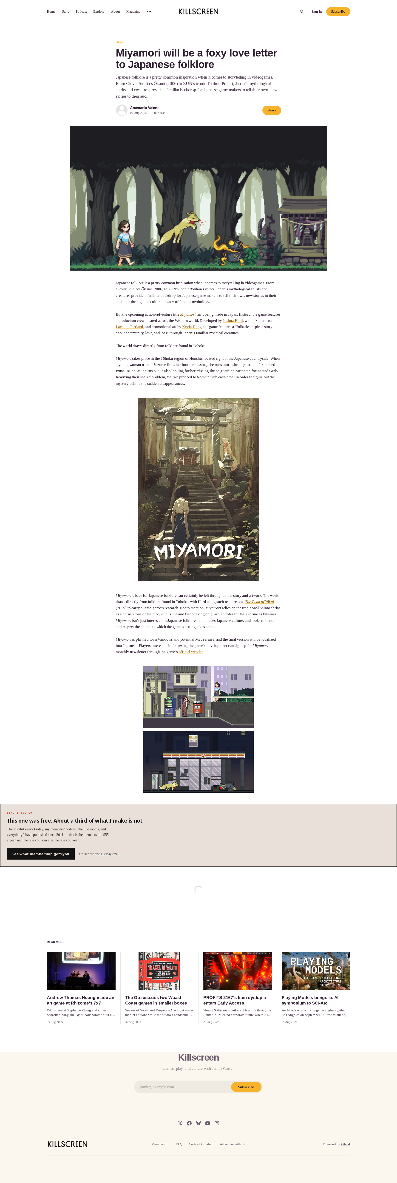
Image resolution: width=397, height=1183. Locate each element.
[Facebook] (189, 1123)
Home (51, 11)
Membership (160, 1144)
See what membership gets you (40, 854)
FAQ (179, 1144)
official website (191, 652)
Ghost (345, 1144)
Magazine (133, 11)
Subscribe (338, 11)
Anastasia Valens (144, 108)
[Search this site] (302, 11)
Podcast (81, 11)
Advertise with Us (233, 1144)
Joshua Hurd (233, 320)
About (115, 11)
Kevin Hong (191, 327)
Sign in (317, 11)
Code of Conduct (201, 1144)
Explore (99, 11)
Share (271, 110)
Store (65, 11)
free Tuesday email (107, 854)
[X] (180, 1123)
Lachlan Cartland (129, 327)
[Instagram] (217, 1123)
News (120, 41)
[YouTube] (207, 1123)
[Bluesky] (198, 1123)
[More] (149, 11)
